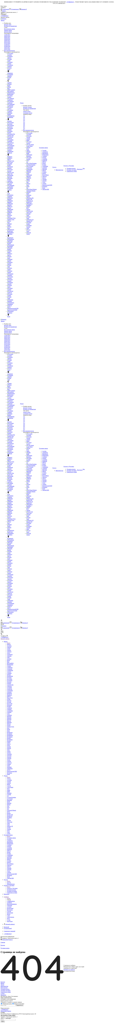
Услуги (9, 882)
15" (24, 118)
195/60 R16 (7, 39)
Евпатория (10, 912)
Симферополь (11, 901)
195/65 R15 (7, 40)
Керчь (8, 914)
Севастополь (10, 917)
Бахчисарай (10, 908)
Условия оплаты (5, 989)
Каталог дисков (27, 107)
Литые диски (26, 111)
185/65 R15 (7, 37)
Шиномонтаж (4, 986)
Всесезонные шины (9, 29)
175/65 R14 (7, 34)
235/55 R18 (7, 49)
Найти (2, 1021)
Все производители (9, 50)
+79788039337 (70, 2)
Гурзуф (9, 911)
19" (24, 124)
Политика (3, 995)
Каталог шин (7, 24)
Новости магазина (19, 1003)
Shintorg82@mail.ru (7, 939)
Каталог (3, 982)
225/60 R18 (7, 46)
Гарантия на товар (6, 992)
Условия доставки (5, 990)
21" (24, 127)
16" (24, 120)
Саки (8, 915)
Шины (9, 644)
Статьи (2, 993)
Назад (8, 643)
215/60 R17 (7, 44)
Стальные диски (27, 113)
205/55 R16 (7, 42)
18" (24, 123)
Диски (9, 778)
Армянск (9, 902)
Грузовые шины (11, 837)
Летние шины (8, 31)
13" (24, 115)
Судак (8, 920)
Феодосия (9, 921)
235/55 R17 (7, 47)
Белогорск (10, 910)
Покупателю (4, 987)
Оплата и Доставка (12, 888)
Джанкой (9, 905)
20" (24, 126)
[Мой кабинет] (1, 621)
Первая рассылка (7, 1003)
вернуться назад (70, 971)
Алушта (9, 907)
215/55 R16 (7, 43)
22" (24, 128)
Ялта (8, 918)
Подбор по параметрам (10, 26)
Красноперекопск (12, 904)
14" (24, 117)
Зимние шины (8, 30)
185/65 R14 (7, 36)
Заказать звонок (5, 638)
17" (24, 121)
